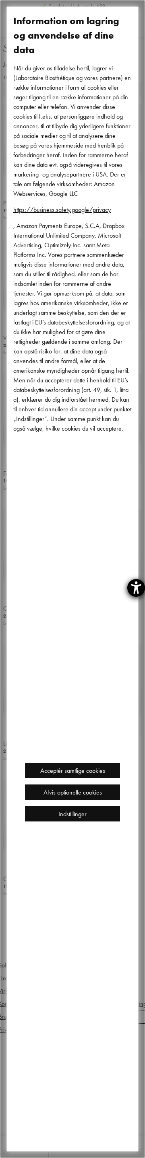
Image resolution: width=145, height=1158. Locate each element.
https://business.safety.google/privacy (62, 209)
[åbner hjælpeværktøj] (136, 588)
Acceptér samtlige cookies (72, 770)
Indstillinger (72, 814)
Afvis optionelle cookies (73, 792)
